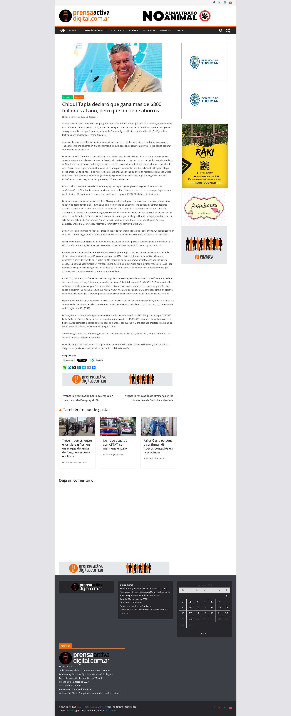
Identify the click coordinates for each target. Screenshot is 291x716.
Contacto (181, 30)
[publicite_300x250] (204, 228)
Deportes (165, 30)
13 (212, 607)
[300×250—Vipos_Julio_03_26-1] (204, 82)
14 (219, 607)
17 (190, 613)
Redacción (93, 117)
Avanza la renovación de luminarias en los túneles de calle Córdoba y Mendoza (149, 398)
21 (219, 613)
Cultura (116, 30)
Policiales (149, 30)
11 (197, 607)
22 (226, 613)
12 (204, 607)
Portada (78, 97)
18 (197, 613)
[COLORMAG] (84, 653)
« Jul (203, 633)
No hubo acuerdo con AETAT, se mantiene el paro (115, 444)
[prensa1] (117, 374)
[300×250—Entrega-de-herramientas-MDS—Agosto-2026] (204, 45)
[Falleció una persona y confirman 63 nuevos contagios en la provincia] (159, 419)
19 (204, 613)
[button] (78, 30)
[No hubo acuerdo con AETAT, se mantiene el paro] (118, 419)
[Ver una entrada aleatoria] (228, 30)
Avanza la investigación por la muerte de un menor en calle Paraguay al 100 (88, 398)
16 (183, 613)
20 (212, 613)
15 (226, 607)
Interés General (94, 30)
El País (72, 30)
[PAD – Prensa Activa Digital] (62, 30)
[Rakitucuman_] (205, 125)
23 (183, 619)
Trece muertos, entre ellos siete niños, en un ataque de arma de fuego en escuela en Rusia (77, 448)
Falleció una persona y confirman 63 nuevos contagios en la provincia (158, 446)
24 (190, 619)
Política (134, 30)
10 (190, 607)
